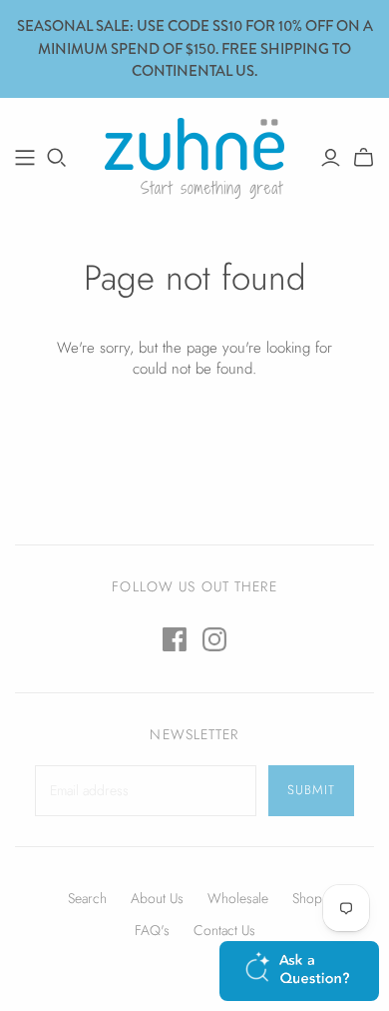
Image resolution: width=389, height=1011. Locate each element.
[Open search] (57, 158)
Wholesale (237, 898)
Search (87, 898)
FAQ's (152, 930)
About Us (157, 898)
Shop (307, 898)
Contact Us (224, 930)
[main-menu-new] (25, 158)
